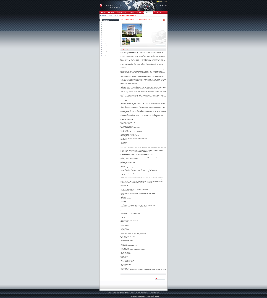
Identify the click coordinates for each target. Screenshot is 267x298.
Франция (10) (104, 49)
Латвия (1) (104, 37)
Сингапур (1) (104, 43)
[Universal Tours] (110, 6)
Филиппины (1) (105, 47)
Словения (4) (104, 45)
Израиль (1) (104, 28)
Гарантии (122, 292)
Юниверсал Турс (103, 15)
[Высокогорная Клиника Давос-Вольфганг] (124, 40)
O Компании (127, 292)
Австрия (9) (104, 22)
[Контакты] (161, 5)
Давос (115, 15)
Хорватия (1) (104, 51)
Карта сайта (156, 292)
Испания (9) (104, 32)
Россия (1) (104, 41)
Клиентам (132, 292)
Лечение (110, 15)
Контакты (151, 292)
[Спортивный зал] (124, 43)
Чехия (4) (104, 53)
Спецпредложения (116, 292)
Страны (109, 292)
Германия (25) (105, 24)
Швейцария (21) (105, 55)
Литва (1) (104, 39)
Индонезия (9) (105, 30)
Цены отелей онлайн (162, 1)
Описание (147, 24)
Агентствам (138, 292)
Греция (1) (104, 26)
